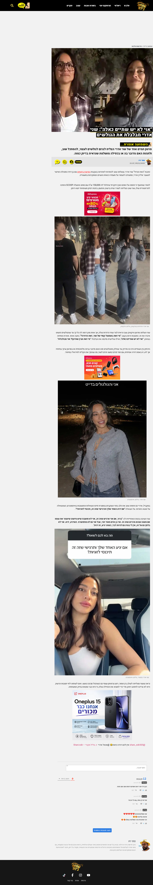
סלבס (126, 5)
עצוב (78, 5)
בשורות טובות (90, 5)
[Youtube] (88, 875)
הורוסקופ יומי (105, 5)
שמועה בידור (147, 46)
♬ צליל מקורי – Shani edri (85, 745)
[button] (12, 5)
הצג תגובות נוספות (102, 830)
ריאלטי (118, 5)
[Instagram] (80, 875)
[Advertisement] (102, 28)
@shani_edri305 (137, 745)
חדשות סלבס (137, 46)
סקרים (69, 5)
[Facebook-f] (72, 875)
